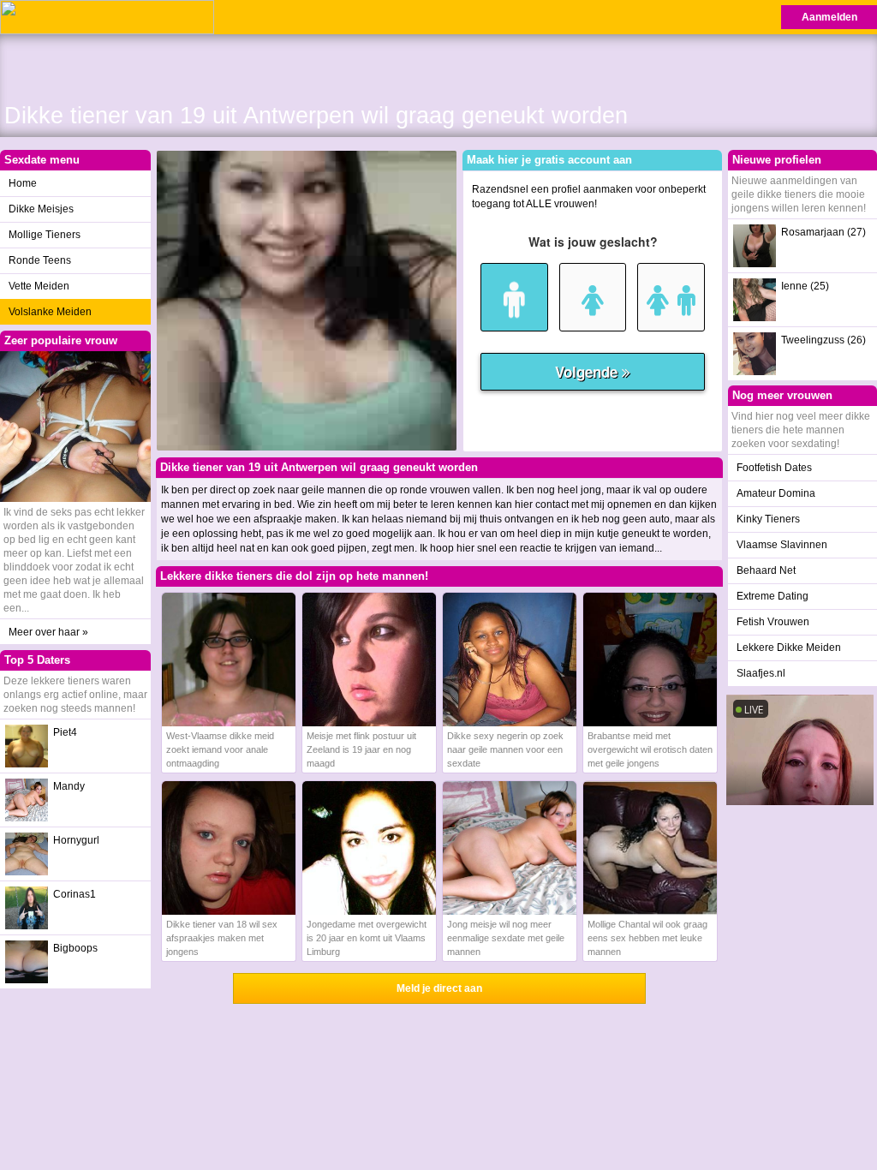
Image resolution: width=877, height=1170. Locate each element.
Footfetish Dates (774, 468)
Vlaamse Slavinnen (782, 545)
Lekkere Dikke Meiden (789, 648)
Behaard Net (766, 570)
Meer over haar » (48, 632)
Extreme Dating (772, 596)
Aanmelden (829, 17)
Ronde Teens (40, 260)
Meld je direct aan (439, 988)
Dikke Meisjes (41, 209)
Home (23, 183)
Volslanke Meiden (50, 312)
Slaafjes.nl (761, 673)
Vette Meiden (39, 286)
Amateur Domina (776, 493)
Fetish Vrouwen (773, 622)
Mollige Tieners (45, 235)
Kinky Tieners (768, 519)
